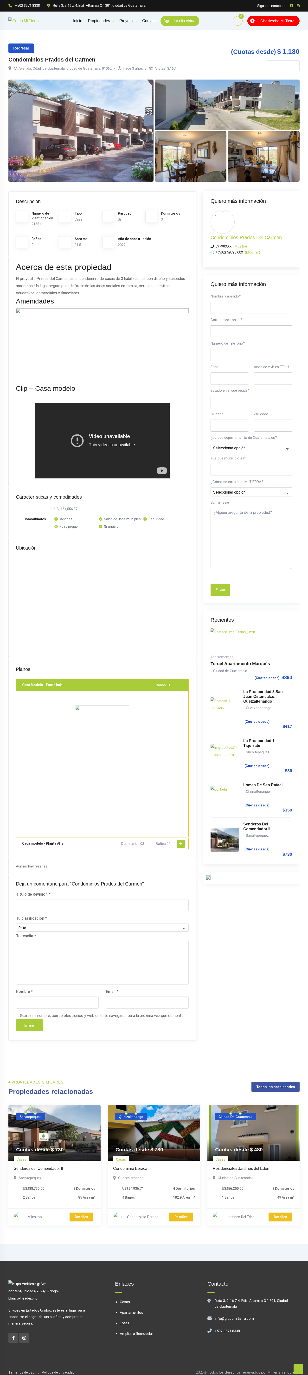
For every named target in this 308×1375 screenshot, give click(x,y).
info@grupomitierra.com (234, 1318)
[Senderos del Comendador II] (225, 840)
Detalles (81, 1217)
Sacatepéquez (257, 835)
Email (112, 991)
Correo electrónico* (226, 320)
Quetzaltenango (258, 708)
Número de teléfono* (228, 343)
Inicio (77, 21)
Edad (214, 367)
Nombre (24, 991)
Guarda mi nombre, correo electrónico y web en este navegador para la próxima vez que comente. (102, 1015)
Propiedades (99, 21)
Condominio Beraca (130, 1168)
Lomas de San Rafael (262, 785)
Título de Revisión (33, 894)
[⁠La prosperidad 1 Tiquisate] (225, 756)
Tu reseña (26, 936)
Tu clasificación (31, 918)
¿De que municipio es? (228, 458)
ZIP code (261, 414)
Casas (21, 1159)
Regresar (21, 48)
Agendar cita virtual (179, 21)
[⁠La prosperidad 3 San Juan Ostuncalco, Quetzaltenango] (225, 709)
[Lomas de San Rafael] (225, 798)
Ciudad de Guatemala (230, 671)
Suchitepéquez (258, 752)
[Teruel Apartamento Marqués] (251, 640)
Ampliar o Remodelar (136, 1334)
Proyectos (127, 21)
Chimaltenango (258, 791)
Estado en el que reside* (230, 390)
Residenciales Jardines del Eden (241, 1168)
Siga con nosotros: (271, 6)
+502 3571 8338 (227, 1331)
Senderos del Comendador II (256, 826)
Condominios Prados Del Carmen (246, 237)
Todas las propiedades (275, 1087)
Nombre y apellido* (226, 296)
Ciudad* (217, 414)
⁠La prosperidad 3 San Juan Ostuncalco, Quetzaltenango (263, 696)
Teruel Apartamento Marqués (240, 663)
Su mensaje (220, 502)
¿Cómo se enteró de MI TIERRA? (237, 482)
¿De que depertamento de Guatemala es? (244, 437)
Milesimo (35, 1217)
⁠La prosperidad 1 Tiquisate (259, 743)
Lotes (124, 1323)
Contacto (150, 21)
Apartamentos (222, 657)
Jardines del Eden (241, 1217)
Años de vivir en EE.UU (271, 367)
